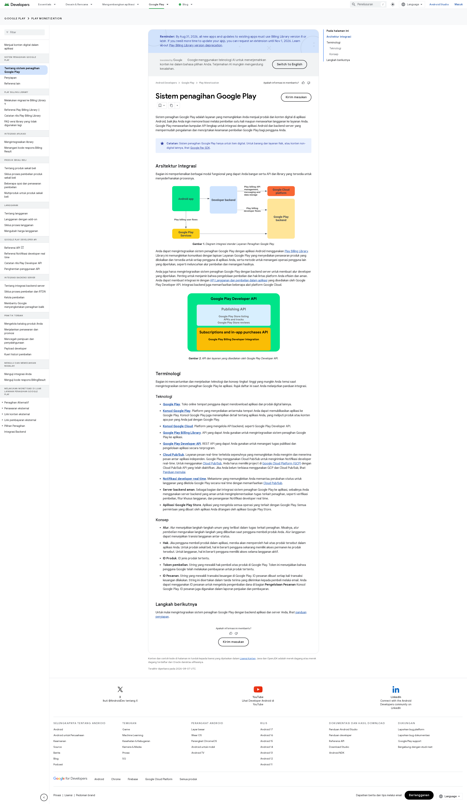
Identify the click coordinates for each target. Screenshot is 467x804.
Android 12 (266, 758)
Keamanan (59, 741)
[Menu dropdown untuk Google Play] (169, 4)
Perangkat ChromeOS (204, 741)
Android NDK (336, 752)
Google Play (156, 4)
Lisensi (68, 795)
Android (58, 729)
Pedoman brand (85, 795)
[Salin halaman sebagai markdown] (171, 105)
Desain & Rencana (77, 4)
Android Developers (166, 82)
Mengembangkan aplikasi (118, 4)
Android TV (197, 752)
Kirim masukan (296, 97)
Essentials (44, 4)
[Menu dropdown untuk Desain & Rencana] (93, 4)
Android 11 (266, 764)
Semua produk (188, 779)
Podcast (58, 764)
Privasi (126, 752)
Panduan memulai (174, 472)
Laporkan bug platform (411, 729)
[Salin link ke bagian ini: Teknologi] (176, 397)
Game (126, 729)
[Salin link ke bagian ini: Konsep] (172, 520)
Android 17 (266, 729)
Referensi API (336, 741)
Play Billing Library (296, 251)
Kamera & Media (132, 747)
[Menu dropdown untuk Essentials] (56, 4)
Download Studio (339, 747)
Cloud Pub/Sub (212, 463)
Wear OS (196, 735)
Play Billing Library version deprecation (195, 45)
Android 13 (266, 752)
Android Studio (439, 4)
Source (57, 747)
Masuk (459, 4)
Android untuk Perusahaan (68, 735)
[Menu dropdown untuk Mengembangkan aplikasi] (139, 4)
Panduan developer (340, 735)
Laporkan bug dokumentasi (414, 735)
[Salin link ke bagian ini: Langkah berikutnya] (200, 605)
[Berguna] (303, 83)
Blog (185, 4)
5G (124, 758)
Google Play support (409, 741)
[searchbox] (24, 32)
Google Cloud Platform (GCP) (281, 463)
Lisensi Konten (248, 658)
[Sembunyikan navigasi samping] (44, 797)
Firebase (133, 779)
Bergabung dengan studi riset (415, 747)
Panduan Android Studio (343, 729)
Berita (56, 752)
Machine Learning (132, 735)
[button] (24, 402)
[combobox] (368, 4)
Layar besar (198, 729)
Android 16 (266, 735)
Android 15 (266, 741)
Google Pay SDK (200, 147)
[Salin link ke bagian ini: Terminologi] (184, 374)
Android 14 (266, 747)
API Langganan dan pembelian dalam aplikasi (238, 280)
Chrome (116, 779)
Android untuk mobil (203, 747)
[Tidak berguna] (308, 83)
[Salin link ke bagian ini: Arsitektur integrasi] (200, 166)
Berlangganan (419, 795)
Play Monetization (46, 18)
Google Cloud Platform (158, 779)
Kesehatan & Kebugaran (136, 741)
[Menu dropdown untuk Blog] (193, 4)
